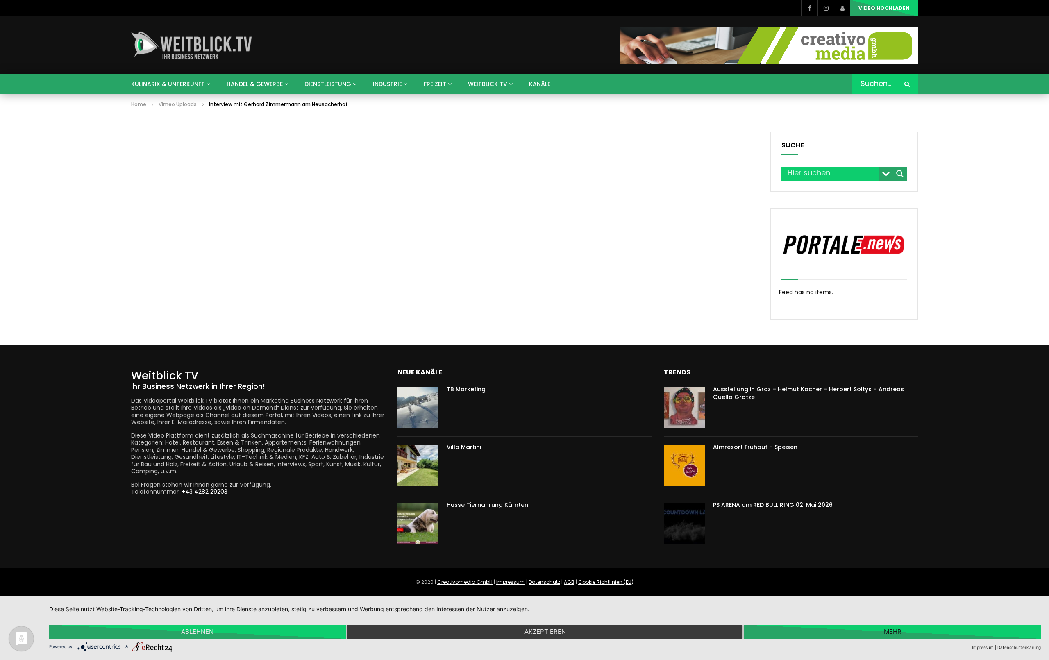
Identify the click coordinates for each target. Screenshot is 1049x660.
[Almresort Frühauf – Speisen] (684, 465)
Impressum (510, 581)
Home (138, 104)
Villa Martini (464, 447)
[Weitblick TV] (192, 45)
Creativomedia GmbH (465, 581)
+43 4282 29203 (204, 492)
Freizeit (435, 84)
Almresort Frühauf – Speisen (755, 447)
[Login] (842, 8)
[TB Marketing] (417, 407)
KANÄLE (539, 84)
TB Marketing (466, 389)
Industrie (387, 84)
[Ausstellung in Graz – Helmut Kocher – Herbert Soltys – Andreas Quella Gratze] (684, 407)
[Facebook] (809, 8)
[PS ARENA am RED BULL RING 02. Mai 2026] (684, 523)
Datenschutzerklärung (1019, 647)
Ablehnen (197, 631)
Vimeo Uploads (178, 104)
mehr (892, 631)
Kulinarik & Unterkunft (168, 84)
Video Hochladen (884, 8)
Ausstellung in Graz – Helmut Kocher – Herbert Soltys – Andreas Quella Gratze (808, 393)
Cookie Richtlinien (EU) (605, 581)
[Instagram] (825, 8)
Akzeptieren (545, 631)
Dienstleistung (327, 84)
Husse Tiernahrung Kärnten (487, 505)
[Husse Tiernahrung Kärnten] (417, 523)
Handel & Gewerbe (255, 84)
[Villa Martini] (417, 465)
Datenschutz (544, 581)
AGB (569, 581)
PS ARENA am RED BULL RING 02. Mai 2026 (773, 505)
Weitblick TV (487, 84)
